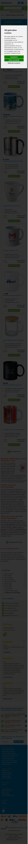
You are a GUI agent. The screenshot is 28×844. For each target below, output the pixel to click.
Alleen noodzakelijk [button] (13, 60)
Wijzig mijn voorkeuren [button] (13, 63)
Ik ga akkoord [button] (13, 57)
